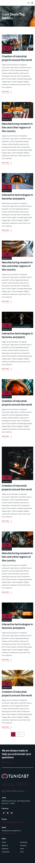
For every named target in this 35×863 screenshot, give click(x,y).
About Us (5, 845)
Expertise (5, 849)
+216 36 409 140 (18, 822)
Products (23, 845)
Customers (6, 852)
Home (4, 842)
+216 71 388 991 (7, 822)
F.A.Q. (22, 852)
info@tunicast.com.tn (9, 833)
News (22, 849)
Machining (23, 842)
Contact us (6, 762)
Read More (5, 91)
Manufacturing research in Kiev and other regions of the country (17, 127)
